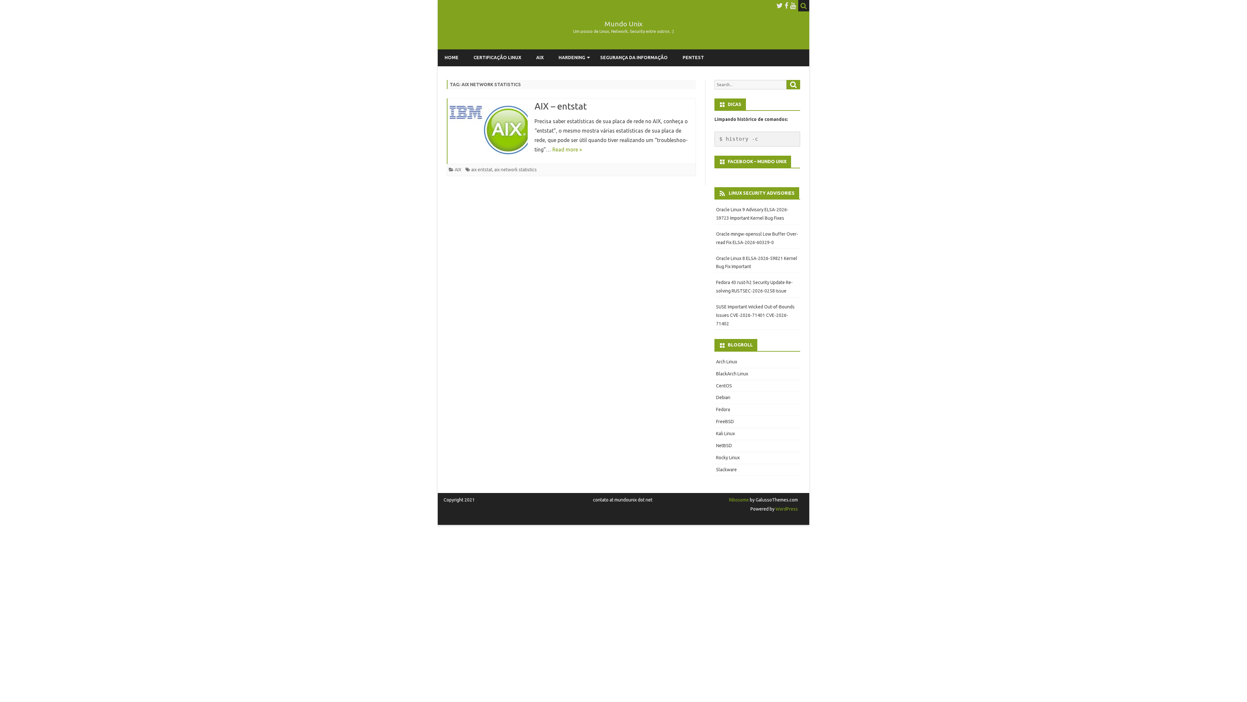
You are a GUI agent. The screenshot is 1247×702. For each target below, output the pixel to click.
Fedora (723, 409)
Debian (723, 397)
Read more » (567, 149)
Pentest (693, 57)
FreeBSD (725, 421)
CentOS (724, 385)
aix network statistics (515, 169)
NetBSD (724, 445)
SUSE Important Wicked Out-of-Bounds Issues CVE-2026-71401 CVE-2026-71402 (755, 315)
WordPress (786, 509)
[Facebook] (786, 5)
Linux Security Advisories (762, 193)
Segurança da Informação (634, 57)
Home (452, 57)
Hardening (572, 57)
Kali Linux (725, 433)
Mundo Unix (623, 23)
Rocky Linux (728, 457)
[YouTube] (793, 5)
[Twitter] (779, 5)
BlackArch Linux (732, 373)
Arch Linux (726, 361)
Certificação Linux (497, 57)
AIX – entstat (561, 106)
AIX (540, 57)
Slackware (726, 469)
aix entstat (481, 169)
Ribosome (739, 499)
